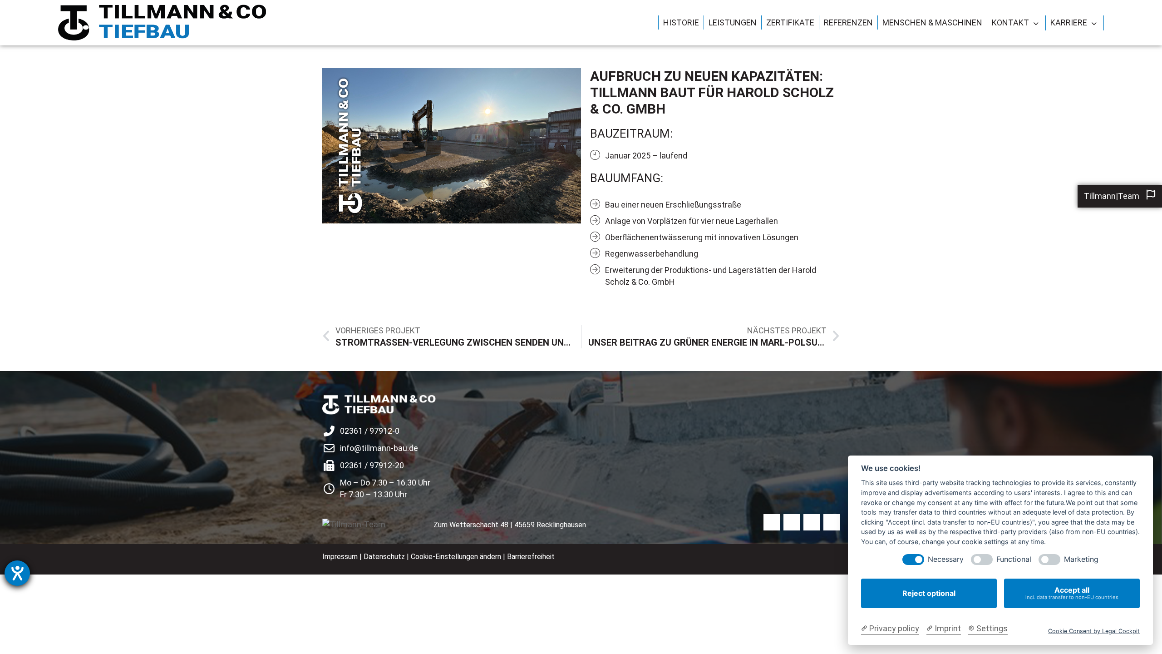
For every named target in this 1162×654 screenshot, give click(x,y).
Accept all (1071, 592)
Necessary (946, 559)
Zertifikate (790, 22)
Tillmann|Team (1111, 196)
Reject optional (928, 593)
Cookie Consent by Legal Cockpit (1094, 631)
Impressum (340, 556)
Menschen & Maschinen (932, 22)
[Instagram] (791, 522)
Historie (681, 22)
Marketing (1081, 559)
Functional (1013, 559)
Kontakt (1010, 22)
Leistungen (733, 22)
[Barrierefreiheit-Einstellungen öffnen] (17, 573)
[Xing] (831, 522)
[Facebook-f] (771, 522)
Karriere (1068, 22)
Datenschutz (384, 556)
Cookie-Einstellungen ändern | (459, 556)
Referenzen (848, 22)
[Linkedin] (811, 522)
